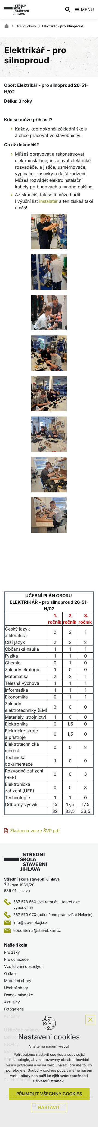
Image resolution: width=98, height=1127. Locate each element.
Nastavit (49, 1107)
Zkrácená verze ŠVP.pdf (35, 830)
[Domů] (8, 25)
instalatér (48, 201)
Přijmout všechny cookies (49, 1093)
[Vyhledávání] (67, 9)
